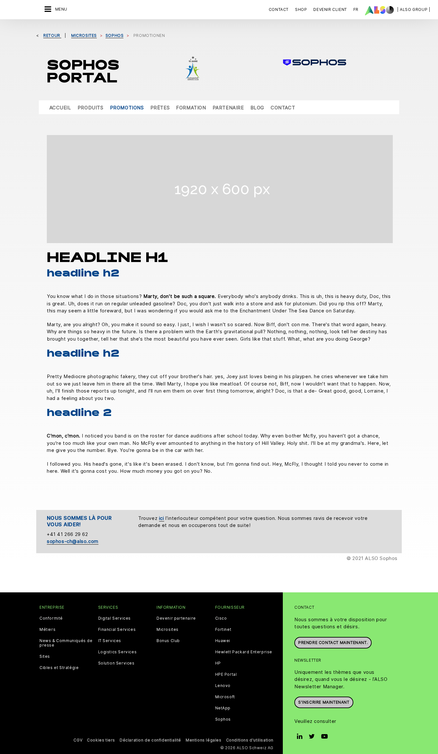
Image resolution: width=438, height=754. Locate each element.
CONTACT (283, 108)
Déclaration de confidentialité (150, 740)
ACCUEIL (60, 108)
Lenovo (223, 685)
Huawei (223, 641)
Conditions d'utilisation (250, 740)
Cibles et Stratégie (59, 667)
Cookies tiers (101, 740)
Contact (279, 9)
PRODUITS (91, 108)
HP (218, 663)
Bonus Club (168, 641)
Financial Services (117, 629)
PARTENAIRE (228, 108)
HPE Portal (226, 674)
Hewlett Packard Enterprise (244, 652)
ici (161, 518)
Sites (44, 656)
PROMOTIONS (127, 108)
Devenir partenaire (176, 618)
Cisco (221, 618)
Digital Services (114, 618)
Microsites (167, 629)
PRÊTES (160, 108)
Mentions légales (204, 740)
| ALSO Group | (413, 9)
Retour (52, 35)
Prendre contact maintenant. (333, 642)
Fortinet (223, 629)
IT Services (110, 641)
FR (355, 9)
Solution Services (116, 663)
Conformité (51, 618)
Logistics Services (117, 652)
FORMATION (191, 108)
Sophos (223, 719)
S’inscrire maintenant (324, 702)
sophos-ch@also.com (72, 541)
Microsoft (225, 697)
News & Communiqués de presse (66, 643)
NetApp (223, 708)
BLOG (257, 108)
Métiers (47, 629)
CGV (77, 740)
